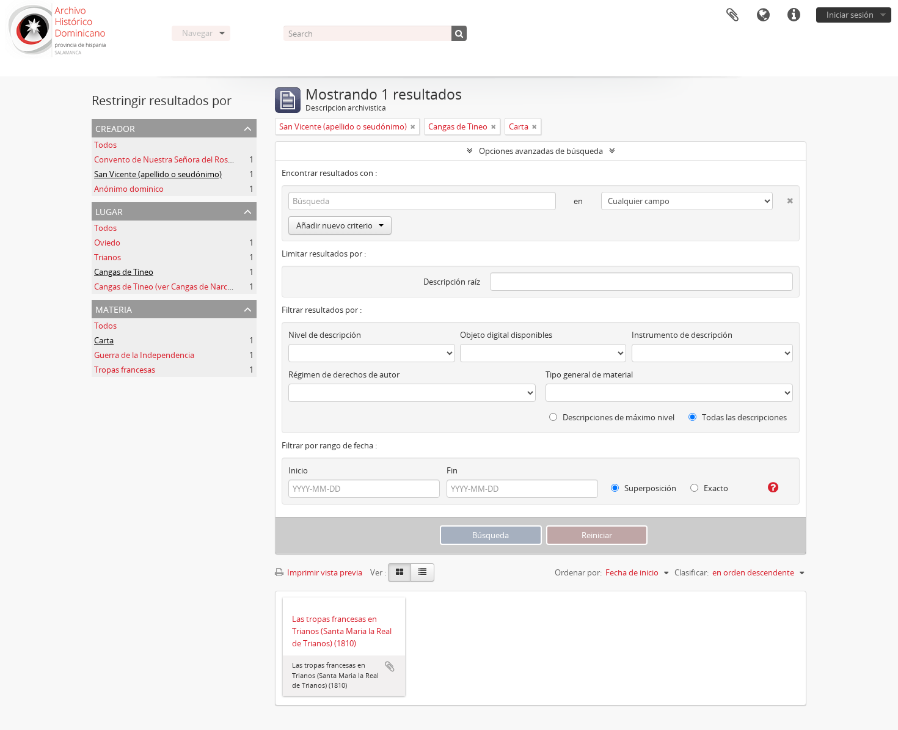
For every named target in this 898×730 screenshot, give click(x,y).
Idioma (763, 15)
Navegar (197, 32)
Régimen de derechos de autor (344, 374)
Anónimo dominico (129, 188)
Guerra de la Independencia (144, 354)
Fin (452, 470)
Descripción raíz (451, 281)
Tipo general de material (589, 374)
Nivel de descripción (324, 334)
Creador (115, 127)
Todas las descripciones (743, 417)
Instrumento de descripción (682, 334)
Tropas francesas (124, 369)
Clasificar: (691, 572)
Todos (105, 144)
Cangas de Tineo (123, 271)
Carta (104, 340)
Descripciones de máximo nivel (617, 417)
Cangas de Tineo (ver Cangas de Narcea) (166, 286)
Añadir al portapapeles (390, 666)
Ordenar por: (578, 572)
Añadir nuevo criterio (334, 225)
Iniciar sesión (850, 14)
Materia (113, 308)
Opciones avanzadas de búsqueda (541, 150)
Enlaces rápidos (793, 15)
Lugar (109, 210)
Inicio (298, 470)
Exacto (715, 488)
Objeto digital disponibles (506, 334)
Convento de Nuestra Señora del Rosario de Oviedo (187, 159)
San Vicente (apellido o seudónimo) (158, 174)
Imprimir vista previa (323, 572)
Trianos (107, 257)
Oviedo (107, 242)
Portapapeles (732, 15)
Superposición (649, 488)
